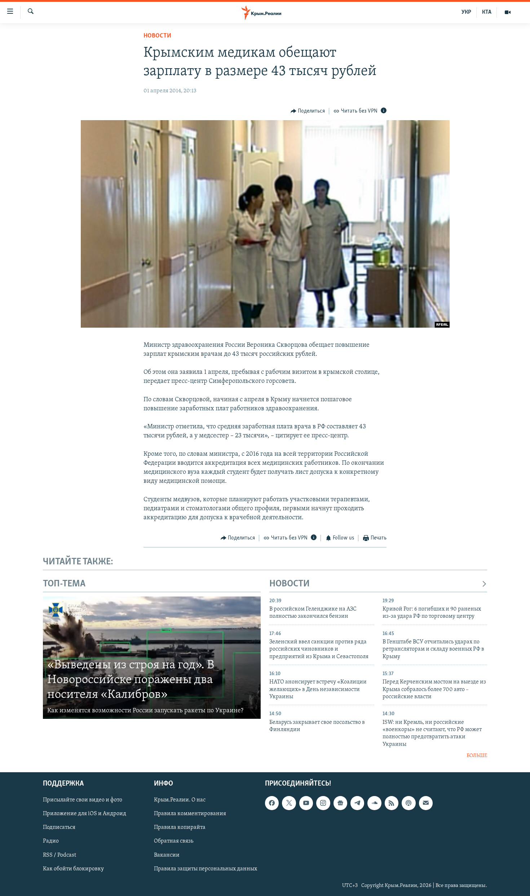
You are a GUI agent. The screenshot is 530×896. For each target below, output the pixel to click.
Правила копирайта (180, 827)
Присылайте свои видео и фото (82, 800)
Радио (51, 841)
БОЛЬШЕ (477, 756)
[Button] (308, 111)
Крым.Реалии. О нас (180, 800)
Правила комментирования (190, 814)
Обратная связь (173, 841)
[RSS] (391, 803)
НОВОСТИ (289, 584)
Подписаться (59, 827)
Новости (157, 36)
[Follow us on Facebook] (272, 803)
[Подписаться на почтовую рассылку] (426, 803)
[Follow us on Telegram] (357, 803)
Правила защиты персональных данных (205, 868)
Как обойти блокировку (73, 868)
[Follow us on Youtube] (306, 803)
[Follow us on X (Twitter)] (289, 803)
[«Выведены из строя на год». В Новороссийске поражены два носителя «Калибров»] (152, 657)
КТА (486, 12)
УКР (466, 12)
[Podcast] (408, 803)
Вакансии (167, 855)
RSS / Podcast (59, 855)
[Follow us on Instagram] (323, 803)
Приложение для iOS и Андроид (84, 814)
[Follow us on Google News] (340, 803)
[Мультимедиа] (507, 12)
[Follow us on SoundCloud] (374, 803)
